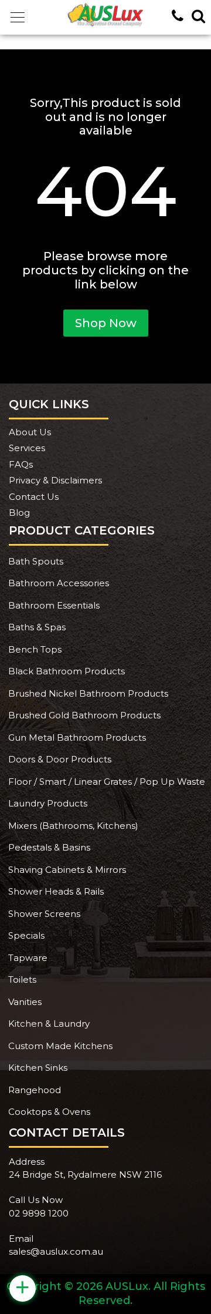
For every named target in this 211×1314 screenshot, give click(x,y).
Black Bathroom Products (66, 671)
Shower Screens (44, 913)
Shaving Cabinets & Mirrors (67, 869)
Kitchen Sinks (37, 1067)
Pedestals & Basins (49, 847)
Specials (26, 935)
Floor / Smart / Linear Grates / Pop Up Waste (106, 781)
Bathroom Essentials (54, 605)
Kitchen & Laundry (49, 1023)
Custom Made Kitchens (60, 1045)
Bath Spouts (35, 561)
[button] (17, 17)
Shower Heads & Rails (56, 891)
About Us (30, 432)
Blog (19, 512)
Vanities (25, 1001)
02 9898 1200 (39, 1213)
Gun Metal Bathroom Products (77, 737)
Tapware (27, 957)
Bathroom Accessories (58, 583)
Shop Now (106, 323)
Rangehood (34, 1089)
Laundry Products (47, 803)
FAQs (21, 464)
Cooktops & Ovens (49, 1111)
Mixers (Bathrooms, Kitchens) (73, 825)
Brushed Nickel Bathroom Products (88, 693)
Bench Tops (35, 649)
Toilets (22, 979)
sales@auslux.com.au (56, 1251)
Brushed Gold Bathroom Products (84, 715)
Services (27, 447)
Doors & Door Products (59, 759)
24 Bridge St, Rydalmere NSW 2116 (85, 1174)
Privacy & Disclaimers (55, 480)
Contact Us (34, 496)
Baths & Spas (37, 627)
